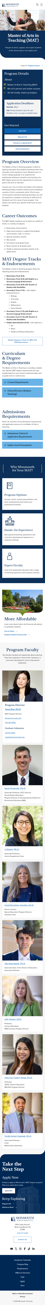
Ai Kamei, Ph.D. (11, 849)
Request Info (22, 137)
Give (22, 1285)
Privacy (22, 1297)
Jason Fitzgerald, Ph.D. (15, 788)
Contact (20, 1239)
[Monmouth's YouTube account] (11, 1248)
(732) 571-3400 (22, 1233)
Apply (22, 1281)
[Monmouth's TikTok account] (29, 1248)
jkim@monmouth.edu (13, 718)
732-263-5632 (10, 722)
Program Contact (34, 66)
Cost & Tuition (9, 631)
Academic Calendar (22, 1260)
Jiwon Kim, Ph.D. (13, 709)
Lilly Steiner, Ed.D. (13, 1019)
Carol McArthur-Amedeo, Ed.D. (19, 905)
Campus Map (22, 1264)
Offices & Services (22, 1273)
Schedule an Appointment (22, 143)
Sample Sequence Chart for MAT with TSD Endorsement (22, 341)
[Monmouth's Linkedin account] (33, 1248)
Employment (22, 1268)
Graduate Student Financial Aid (15, 635)
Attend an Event (8, 1207)
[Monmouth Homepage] (10, 5)
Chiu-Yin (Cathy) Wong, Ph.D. (18, 1078)
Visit (22, 1277)
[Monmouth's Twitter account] (16, 1248)
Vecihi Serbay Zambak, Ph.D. (18, 1136)
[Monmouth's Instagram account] (20, 1248)
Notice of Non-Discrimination (22, 1293)
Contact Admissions (22, 149)
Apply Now (22, 131)
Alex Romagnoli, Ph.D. (15, 963)
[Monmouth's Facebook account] (24, 1248)
